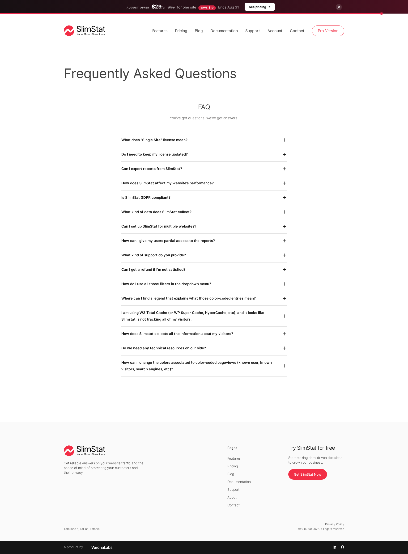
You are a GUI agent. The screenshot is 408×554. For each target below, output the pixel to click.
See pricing (257, 7)
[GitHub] (342, 547)
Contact (297, 30)
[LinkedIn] (334, 547)
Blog (199, 30)
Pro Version (328, 30)
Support (252, 30)
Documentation (224, 30)
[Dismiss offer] (339, 7)
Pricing (181, 30)
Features (159, 30)
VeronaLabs (101, 547)
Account (275, 30)
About (232, 497)
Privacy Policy (334, 524)
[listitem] (204, 140)
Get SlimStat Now (307, 474)
